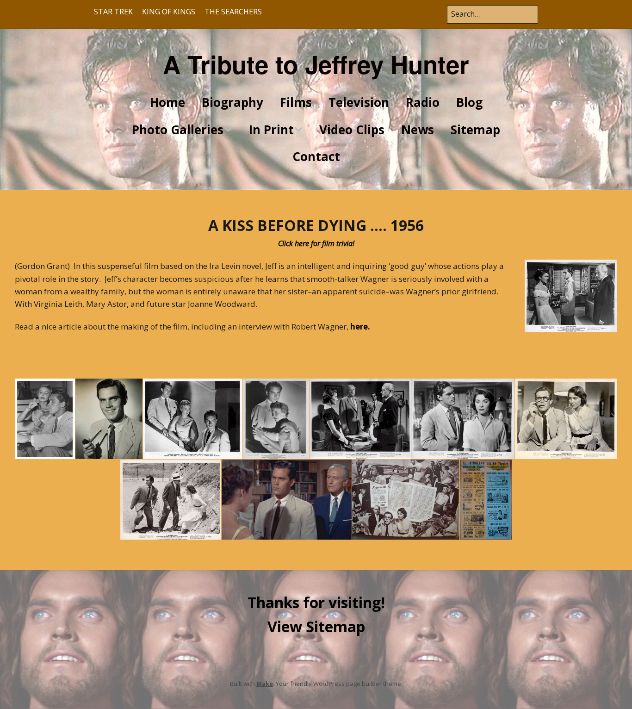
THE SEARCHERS (233, 11)
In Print (271, 129)
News (417, 129)
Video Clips (351, 129)
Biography (232, 102)
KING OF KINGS (168, 11)
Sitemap (475, 129)
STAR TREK (113, 11)
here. (360, 326)
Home (167, 102)
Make (264, 683)
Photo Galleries (177, 129)
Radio (423, 102)
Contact (316, 156)
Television (358, 102)
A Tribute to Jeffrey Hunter (316, 63)
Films (296, 102)
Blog (469, 102)
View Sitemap (316, 626)
